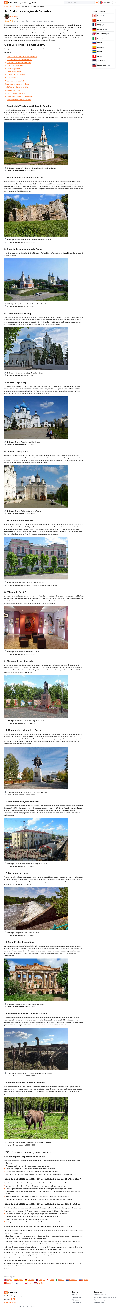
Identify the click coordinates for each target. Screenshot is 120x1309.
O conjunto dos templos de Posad (19, 62)
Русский (85, 1280)
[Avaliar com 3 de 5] (9, 21)
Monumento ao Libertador (16, 81)
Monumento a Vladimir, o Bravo (18, 84)
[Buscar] (93, 2)
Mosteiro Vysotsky (13, 68)
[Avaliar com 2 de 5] (7, 21)
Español (20, 1280)
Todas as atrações (77, 1302)
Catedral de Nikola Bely (15, 65)
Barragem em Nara (13, 90)
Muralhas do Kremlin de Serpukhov (19, 59)
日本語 (52, 1280)
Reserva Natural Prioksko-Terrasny (19, 99)
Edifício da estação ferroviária (17, 87)
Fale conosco (75, 1300)
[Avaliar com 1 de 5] (5, 21)
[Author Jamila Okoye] (7, 16)
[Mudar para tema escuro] (97, 2)
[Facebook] (12, 1299)
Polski (30, 1283)
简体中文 (10, 1283)
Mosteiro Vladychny (14, 71)
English (9, 1280)
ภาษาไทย (40, 1283)
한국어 (20, 1283)
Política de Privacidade (100, 1295)
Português (106, 2)
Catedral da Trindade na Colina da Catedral (22, 56)
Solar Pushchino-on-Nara (16, 93)
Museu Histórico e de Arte (16, 74)
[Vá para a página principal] (10, 2)
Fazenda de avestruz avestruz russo (19, 96)
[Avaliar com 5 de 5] (12, 21)
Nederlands (73, 1280)
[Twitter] (14, 1299)
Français (42, 1280)
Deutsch (31, 1280)
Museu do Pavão (13, 78)
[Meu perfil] (114, 2)
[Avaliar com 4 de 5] (10, 21)
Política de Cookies (99, 1302)
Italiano (61, 1280)
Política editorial (76, 1297)
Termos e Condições (99, 1300)
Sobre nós (75, 1295)
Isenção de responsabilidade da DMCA (105, 1297)
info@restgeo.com (10, 1302)
